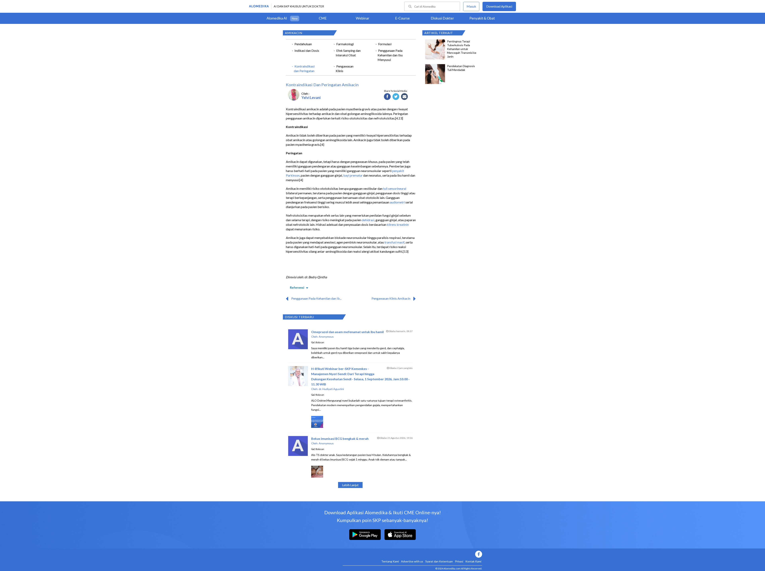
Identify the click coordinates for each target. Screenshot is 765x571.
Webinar (362, 18)
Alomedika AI (277, 18)
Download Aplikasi (499, 6)
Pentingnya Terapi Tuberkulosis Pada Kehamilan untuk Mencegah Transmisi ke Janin (461, 49)
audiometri (397, 202)
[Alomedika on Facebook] (412, 554)
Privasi (459, 561)
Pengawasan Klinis (344, 68)
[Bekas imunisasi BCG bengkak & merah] (298, 455)
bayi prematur (353, 175)
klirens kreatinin (398, 224)
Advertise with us (412, 561)
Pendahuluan (303, 44)
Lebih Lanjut (350, 485)
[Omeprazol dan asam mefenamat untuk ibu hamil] (298, 348)
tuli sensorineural (394, 188)
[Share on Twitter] (395, 96)
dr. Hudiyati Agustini (331, 389)
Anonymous (326, 336)
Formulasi (384, 44)
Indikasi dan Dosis (306, 50)
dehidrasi (368, 220)
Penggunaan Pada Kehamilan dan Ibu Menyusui (390, 55)
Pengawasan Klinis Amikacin (391, 298)
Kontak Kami (473, 561)
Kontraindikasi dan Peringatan (304, 68)
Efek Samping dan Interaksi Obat (348, 53)
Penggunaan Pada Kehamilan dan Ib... (316, 298)
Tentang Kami (390, 561)
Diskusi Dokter (442, 18)
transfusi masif (394, 242)
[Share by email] (404, 96)
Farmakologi (345, 44)
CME (323, 18)
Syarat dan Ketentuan (439, 561)
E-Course (402, 18)
